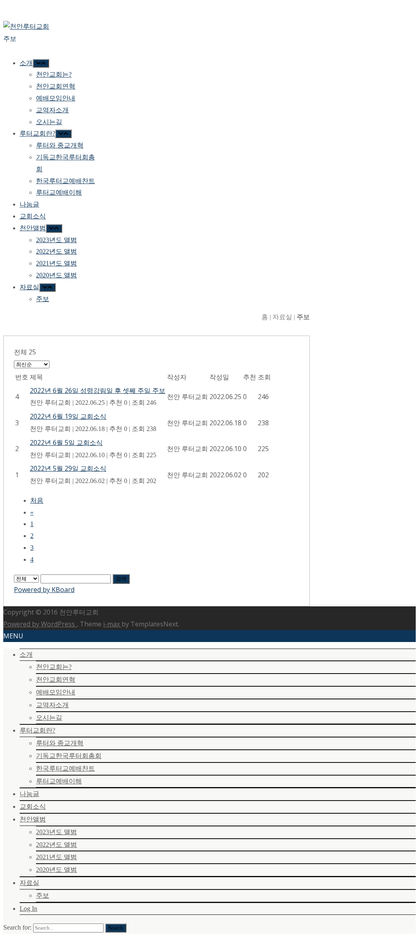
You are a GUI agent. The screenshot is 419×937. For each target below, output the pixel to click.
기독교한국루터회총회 (68, 755)
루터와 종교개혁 (59, 743)
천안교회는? (54, 666)
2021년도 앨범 (56, 856)
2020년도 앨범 (56, 869)
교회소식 (33, 806)
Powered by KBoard (44, 589)
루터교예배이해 (59, 781)
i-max (112, 623)
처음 (36, 500)
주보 (42, 895)
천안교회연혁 (55, 679)
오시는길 (49, 717)
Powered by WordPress (40, 623)
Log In (28, 908)
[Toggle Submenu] (41, 63)
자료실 (29, 882)
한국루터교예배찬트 (65, 768)
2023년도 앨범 (56, 831)
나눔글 (29, 793)
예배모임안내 (55, 692)
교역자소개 (52, 704)
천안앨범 (33, 819)
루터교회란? (37, 730)
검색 (121, 579)
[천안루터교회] (26, 26)
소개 (26, 654)
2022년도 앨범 (56, 844)
